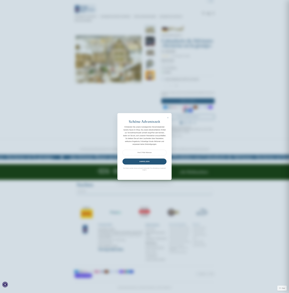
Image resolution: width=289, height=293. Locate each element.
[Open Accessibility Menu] (5, 284)
